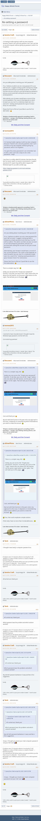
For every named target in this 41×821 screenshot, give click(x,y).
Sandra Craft (9, 35)
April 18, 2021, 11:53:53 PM (9, 224)
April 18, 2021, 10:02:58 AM (9, 78)
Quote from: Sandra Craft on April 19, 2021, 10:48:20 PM (20, 613)
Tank (6, 541)
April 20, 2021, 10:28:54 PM (9, 767)
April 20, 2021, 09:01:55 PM (9, 703)
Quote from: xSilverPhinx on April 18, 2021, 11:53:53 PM (20, 368)
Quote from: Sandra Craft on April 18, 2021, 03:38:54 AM (20, 138)
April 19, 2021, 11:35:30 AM (9, 544)
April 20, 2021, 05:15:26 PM (9, 609)
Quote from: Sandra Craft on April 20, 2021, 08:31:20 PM (20, 707)
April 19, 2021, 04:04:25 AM (9, 328)
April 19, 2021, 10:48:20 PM (9, 575)
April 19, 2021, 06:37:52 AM (9, 446)
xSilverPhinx (9, 222)
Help (13, 817)
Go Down (4, 30)
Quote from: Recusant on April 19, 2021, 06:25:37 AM (19, 450)
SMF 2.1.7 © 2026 (16, 819)
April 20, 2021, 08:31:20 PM (9, 648)
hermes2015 (9, 131)
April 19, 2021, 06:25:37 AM (9, 363)
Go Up (3, 806)
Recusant (8, 76)
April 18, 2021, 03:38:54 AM (9, 38)
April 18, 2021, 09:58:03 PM (9, 194)
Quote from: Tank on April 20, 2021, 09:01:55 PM (18, 771)
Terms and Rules (19, 817)
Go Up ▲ (27, 817)
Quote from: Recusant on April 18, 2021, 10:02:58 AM (19, 229)
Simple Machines (25, 819)
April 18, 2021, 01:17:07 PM (9, 133)
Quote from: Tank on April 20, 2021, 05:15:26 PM (18, 652)
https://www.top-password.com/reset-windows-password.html (17, 169)
